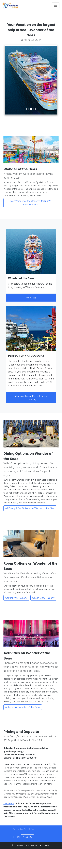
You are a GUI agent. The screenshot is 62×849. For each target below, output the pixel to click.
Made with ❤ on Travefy (40, 845)
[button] (23, 829)
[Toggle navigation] (56, 5)
